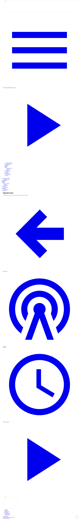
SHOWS (6, 167)
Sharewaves (8, 171)
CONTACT (6, 172)
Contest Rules (9, 174)
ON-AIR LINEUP (7, 164)
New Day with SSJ (9, 168)
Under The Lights (9, 163)
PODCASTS (6, 165)
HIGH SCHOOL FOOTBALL (8, 162)
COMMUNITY (7, 170)
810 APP (6, 166)
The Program (9, 169)
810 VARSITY (7, 175)
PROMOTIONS (7, 173)
